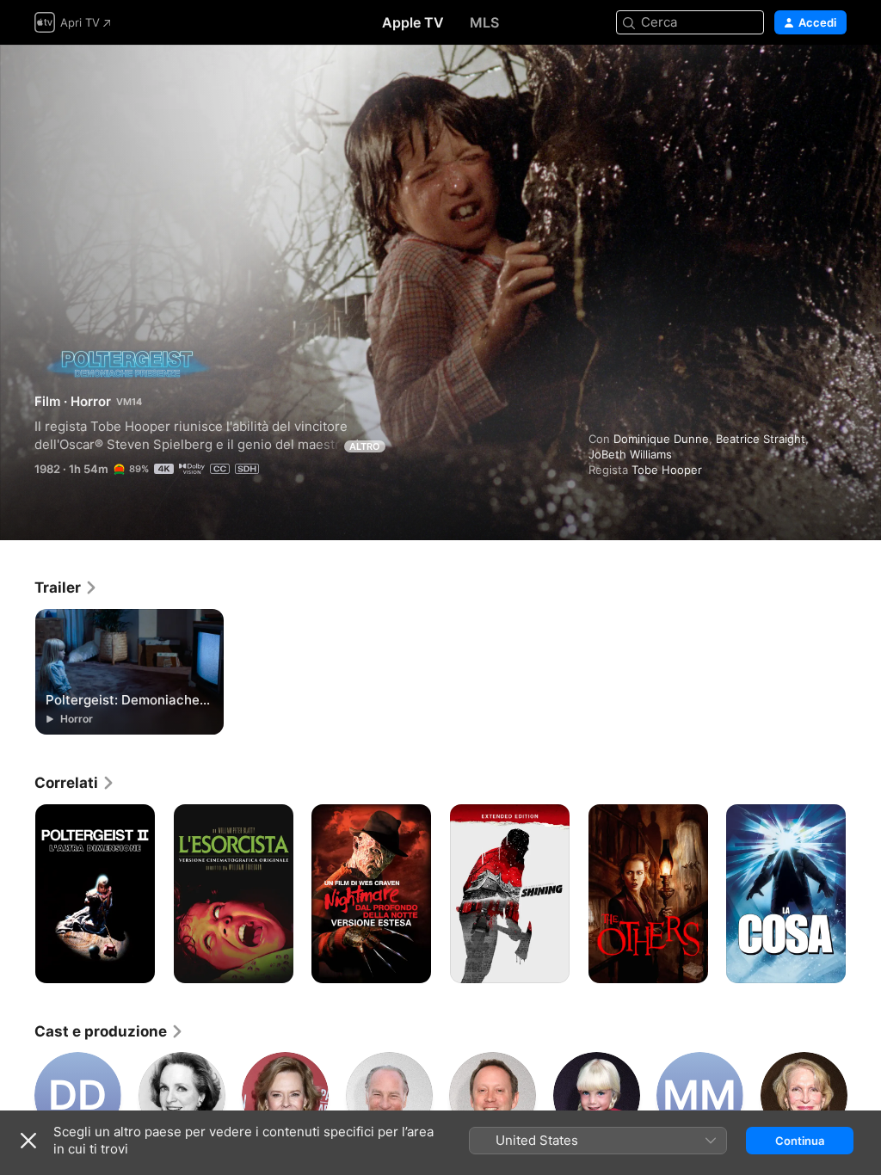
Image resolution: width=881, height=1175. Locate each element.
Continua (799, 1140)
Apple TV (413, 22)
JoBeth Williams (630, 454)
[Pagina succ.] (864, 893)
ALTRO (364, 446)
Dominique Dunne (661, 439)
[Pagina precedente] (17, 893)
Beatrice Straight (760, 439)
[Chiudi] (28, 1140)
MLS (484, 22)
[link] (66, 587)
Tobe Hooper (666, 470)
